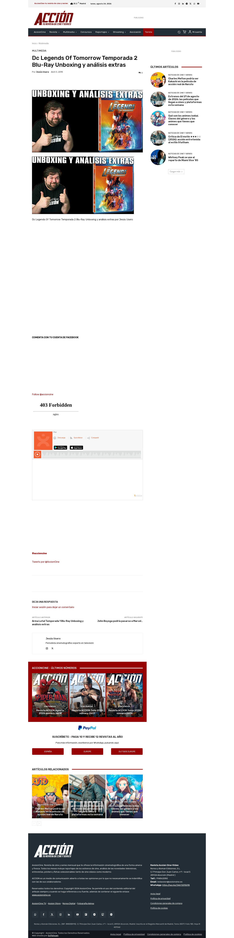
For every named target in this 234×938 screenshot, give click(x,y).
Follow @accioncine (42, 394)
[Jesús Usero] (39, 643)
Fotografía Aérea (85, 903)
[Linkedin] (183, 4)
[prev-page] (34, 823)
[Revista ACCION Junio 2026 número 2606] (124, 695)
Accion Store (54, 903)
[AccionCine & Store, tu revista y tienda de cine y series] (53, 18)
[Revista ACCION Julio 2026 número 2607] (87, 695)
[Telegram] (187, 4)
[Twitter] (52, 915)
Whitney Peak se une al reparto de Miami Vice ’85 (183, 159)
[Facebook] (175, 4)
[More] (115, 82)
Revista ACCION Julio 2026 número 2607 (87, 712)
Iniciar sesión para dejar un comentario (53, 607)
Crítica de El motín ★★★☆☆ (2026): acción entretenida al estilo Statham (184, 139)
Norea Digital (69, 903)
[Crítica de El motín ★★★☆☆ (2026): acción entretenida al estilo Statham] (158, 138)
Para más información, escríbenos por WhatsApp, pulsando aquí (87, 743)
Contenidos (50, 706)
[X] (190, 4)
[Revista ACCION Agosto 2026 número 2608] (50, 695)
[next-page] (39, 823)
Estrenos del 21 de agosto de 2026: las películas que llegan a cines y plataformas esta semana (87, 810)
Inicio (34, 43)
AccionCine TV (39, 903)
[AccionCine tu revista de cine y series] (117, 850)
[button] (179, 32)
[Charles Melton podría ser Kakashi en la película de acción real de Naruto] (50, 796)
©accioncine (39, 553)
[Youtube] (198, 4)
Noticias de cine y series (50, 805)
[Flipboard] (86, 915)
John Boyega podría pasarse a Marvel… (120, 621)
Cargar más (175, 171)
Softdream (53, 935)
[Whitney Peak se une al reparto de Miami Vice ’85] (158, 157)
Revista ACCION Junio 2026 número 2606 (124, 712)
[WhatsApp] (194, 4)
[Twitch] (103, 915)
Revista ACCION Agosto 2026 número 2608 (50, 712)
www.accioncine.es (41, 895)
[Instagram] (179, 4)
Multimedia (44, 43)
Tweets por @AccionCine (45, 561)
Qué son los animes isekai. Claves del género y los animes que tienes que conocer (124, 810)
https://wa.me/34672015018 (176, 885)
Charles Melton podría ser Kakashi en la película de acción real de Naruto (50, 811)
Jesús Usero (42, 72)
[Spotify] (111, 915)
